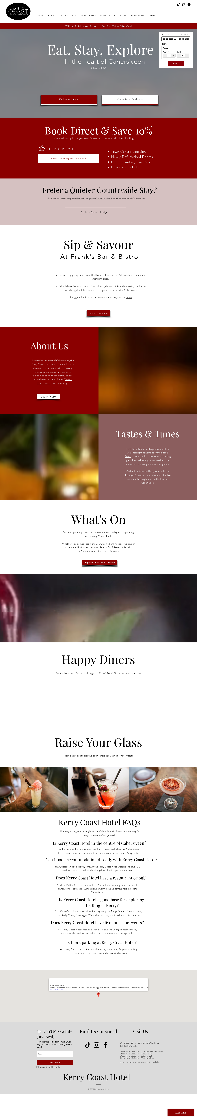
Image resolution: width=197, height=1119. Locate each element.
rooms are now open (56, 372)
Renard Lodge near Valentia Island (94, 199)
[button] (64, 15)
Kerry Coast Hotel (96, 1076)
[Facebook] (189, 5)
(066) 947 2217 (130, 1046)
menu (129, 297)
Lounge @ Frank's (134, 475)
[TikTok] (179, 5)
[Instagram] (184, 5)
